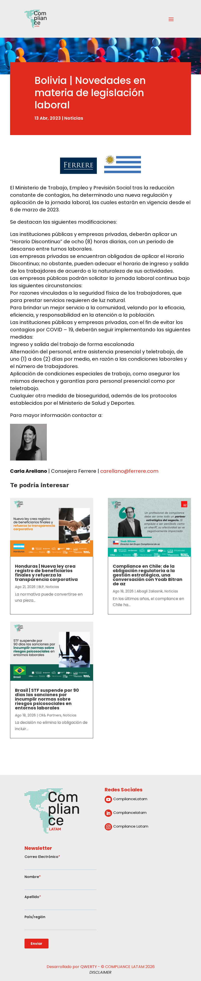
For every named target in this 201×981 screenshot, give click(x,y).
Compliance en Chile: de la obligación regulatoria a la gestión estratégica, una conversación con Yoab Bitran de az (147, 575)
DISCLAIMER (100, 972)
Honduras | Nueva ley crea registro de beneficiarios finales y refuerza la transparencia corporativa (46, 572)
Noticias (73, 118)
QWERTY (88, 966)
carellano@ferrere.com (129, 471)
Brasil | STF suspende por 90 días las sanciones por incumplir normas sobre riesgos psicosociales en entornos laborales (47, 699)
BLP (41, 586)
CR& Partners (50, 715)
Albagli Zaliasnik (150, 591)
